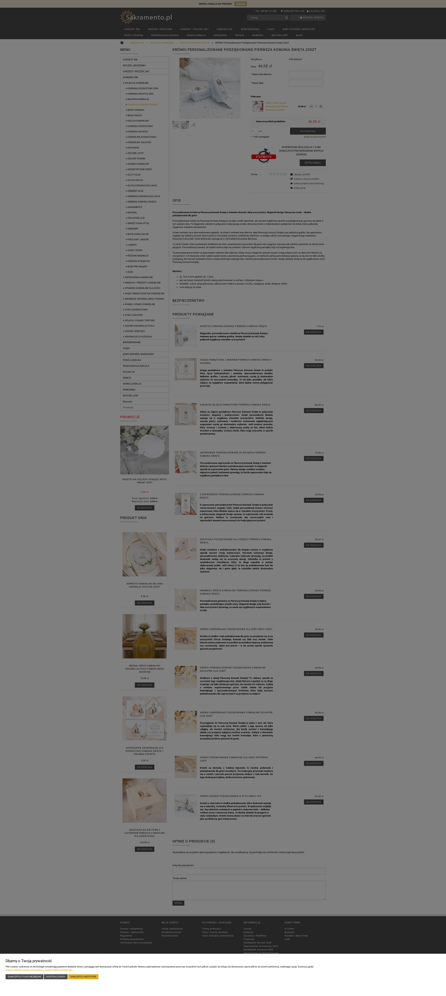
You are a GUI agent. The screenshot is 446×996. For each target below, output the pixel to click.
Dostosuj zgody (55, 976)
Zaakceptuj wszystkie (83, 976)
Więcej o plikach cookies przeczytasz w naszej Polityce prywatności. (39, 969)
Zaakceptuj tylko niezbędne (24, 976)
